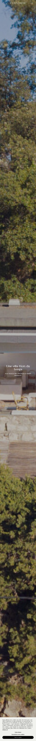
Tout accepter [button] (18, 737)
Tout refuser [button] (18, 732)
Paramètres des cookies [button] (18, 734)
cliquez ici (5, 729)
